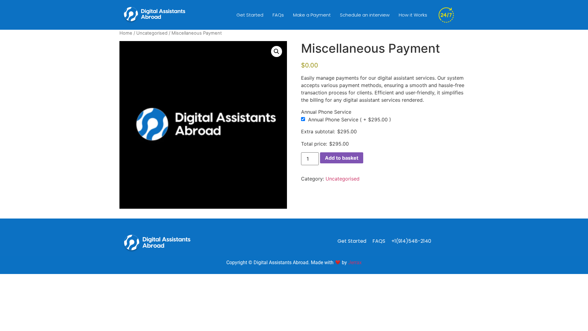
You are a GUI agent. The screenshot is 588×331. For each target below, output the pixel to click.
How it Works (413, 15)
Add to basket (341, 158)
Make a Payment (312, 15)
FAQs (278, 15)
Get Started (249, 15)
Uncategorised (152, 33)
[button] (276, 51)
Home (125, 33)
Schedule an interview (365, 15)
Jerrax (355, 262)
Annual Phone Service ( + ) (349, 119)
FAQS (378, 241)
